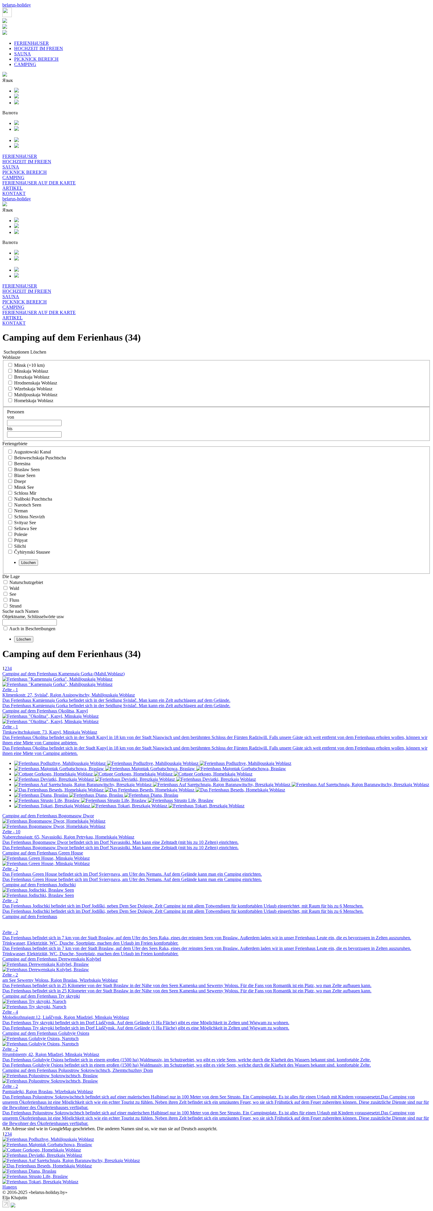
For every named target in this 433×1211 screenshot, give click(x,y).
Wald (14, 588)
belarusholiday (16, 4)
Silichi (20, 546)
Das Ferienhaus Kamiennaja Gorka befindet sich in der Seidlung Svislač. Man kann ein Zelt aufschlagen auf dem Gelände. (116, 700)
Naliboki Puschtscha (33, 498)
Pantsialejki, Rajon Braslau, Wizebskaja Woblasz (47, 1091)
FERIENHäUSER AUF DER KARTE (39, 182)
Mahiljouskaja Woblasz (35, 394)
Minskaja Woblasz (31, 371)
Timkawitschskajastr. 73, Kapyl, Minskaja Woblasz (49, 732)
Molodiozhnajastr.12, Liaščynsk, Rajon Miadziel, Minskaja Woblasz (65, 1017)
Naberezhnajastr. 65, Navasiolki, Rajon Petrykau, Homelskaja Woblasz (68, 836)
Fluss (14, 600)
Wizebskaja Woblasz (33, 388)
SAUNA (22, 53)
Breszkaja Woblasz (31, 377)
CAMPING (25, 64)
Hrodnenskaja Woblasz (35, 382)
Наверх (9, 1186)
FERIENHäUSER (31, 43)
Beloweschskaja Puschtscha (40, 457)
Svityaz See (25, 522)
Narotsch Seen (27, 504)
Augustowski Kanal (32, 451)
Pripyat (20, 540)
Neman (21, 510)
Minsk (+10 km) (29, 365)
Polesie (20, 534)
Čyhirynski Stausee (32, 552)
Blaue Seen (24, 475)
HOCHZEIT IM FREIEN (38, 48)
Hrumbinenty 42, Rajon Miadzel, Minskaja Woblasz (50, 1054)
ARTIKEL (12, 188)
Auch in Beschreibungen (32, 628)
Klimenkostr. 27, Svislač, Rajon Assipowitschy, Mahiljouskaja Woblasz (68, 694)
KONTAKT (14, 193)
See (12, 594)
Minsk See (24, 487)
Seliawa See (25, 528)
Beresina (22, 463)
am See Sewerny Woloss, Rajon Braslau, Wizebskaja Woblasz (60, 980)
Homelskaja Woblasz (33, 400)
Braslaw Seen (27, 469)
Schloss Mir (25, 493)
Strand (15, 605)
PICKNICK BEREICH (36, 59)
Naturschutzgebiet (26, 582)
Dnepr (20, 481)
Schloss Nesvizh (29, 516)
